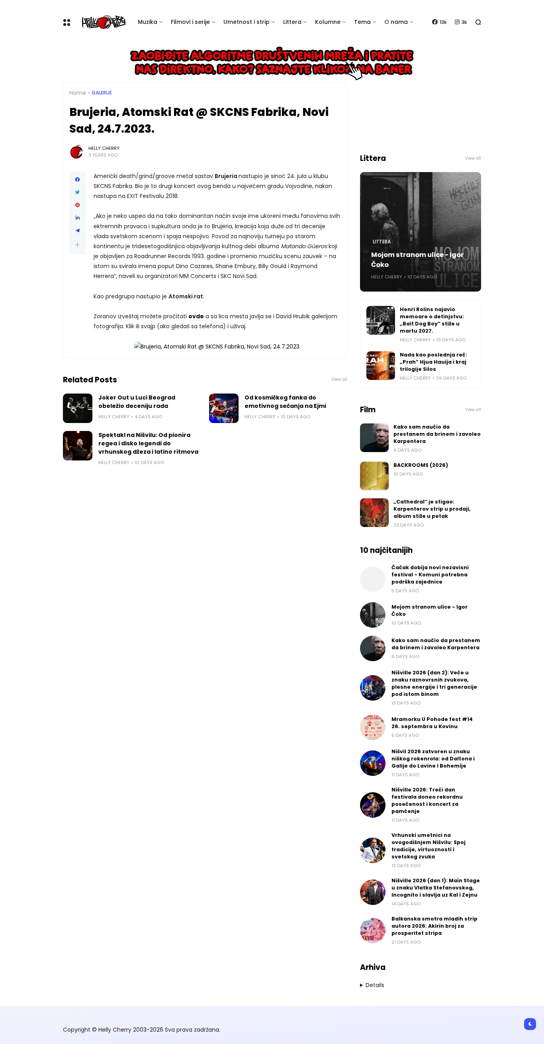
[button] (77, 245)
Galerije (102, 93)
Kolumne (327, 22)
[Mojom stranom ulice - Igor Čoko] (372, 615)
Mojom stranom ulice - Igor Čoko (417, 259)
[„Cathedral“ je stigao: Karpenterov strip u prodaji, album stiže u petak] (374, 512)
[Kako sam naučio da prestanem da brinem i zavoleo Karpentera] (374, 437)
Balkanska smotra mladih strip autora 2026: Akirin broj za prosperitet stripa (434, 925)
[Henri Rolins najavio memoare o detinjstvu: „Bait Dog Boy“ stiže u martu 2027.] (380, 320)
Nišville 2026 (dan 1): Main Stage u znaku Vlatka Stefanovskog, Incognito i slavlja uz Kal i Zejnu (435, 887)
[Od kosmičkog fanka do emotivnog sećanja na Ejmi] (224, 408)
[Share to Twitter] (77, 192)
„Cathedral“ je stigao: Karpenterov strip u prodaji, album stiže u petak (432, 508)
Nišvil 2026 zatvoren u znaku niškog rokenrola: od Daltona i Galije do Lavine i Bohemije (433, 758)
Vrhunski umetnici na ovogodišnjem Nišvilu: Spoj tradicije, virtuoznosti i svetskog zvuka (428, 846)
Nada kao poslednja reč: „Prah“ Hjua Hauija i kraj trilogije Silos (433, 361)
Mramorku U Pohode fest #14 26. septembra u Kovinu (432, 723)
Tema (362, 22)
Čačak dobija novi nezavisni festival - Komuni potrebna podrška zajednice (430, 574)
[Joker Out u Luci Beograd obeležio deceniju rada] (77, 408)
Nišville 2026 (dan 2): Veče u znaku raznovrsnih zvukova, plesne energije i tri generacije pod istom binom (434, 683)
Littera (292, 22)
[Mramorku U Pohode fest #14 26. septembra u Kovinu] (372, 727)
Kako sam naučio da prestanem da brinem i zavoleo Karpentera (437, 434)
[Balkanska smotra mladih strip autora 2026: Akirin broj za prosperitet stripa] (372, 930)
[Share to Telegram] (77, 230)
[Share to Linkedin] (77, 217)
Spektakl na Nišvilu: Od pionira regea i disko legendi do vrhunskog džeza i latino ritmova (148, 443)
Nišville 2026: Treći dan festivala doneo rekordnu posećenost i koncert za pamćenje (427, 800)
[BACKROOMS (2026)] (374, 476)
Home (77, 93)
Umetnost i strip (246, 22)
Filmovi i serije (190, 22)
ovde (196, 316)
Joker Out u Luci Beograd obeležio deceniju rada (136, 402)
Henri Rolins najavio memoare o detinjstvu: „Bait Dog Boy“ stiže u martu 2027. (432, 320)
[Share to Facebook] (77, 179)
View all (339, 379)
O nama (396, 22)
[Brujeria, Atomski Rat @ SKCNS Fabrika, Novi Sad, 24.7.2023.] (217, 347)
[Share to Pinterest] (77, 205)
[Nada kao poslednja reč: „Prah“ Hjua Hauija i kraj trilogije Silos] (380, 365)
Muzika (147, 22)
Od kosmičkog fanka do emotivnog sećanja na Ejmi (285, 402)
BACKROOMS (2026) (420, 465)
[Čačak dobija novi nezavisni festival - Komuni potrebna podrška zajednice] (372, 579)
